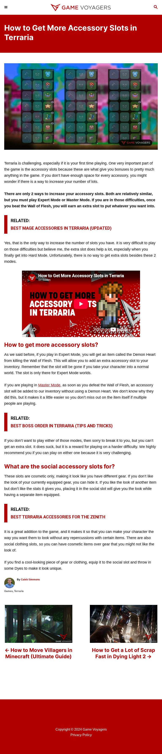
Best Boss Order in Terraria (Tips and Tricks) (62, 425)
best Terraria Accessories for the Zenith (58, 516)
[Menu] (6, 7)
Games (8, 591)
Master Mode (49, 385)
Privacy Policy (81, 735)
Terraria (19, 591)
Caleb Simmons (30, 579)
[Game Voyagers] (81, 7)
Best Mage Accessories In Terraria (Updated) (61, 228)
